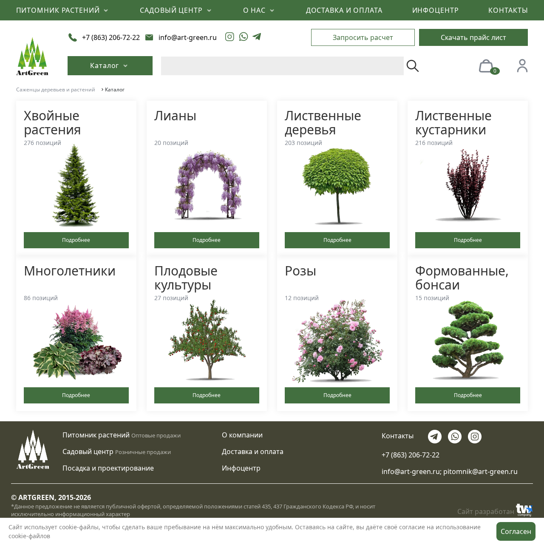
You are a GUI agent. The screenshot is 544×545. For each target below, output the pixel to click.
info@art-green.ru (411, 471)
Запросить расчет (363, 37)
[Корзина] (486, 65)
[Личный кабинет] (522, 65)
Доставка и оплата (252, 451)
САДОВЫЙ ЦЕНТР (172, 10)
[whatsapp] (243, 37)
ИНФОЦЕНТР (435, 10)
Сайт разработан (485, 511)
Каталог (105, 65)
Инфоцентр (241, 468)
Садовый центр (87, 451)
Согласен (516, 531)
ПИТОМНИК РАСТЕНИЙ (59, 10)
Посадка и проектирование (108, 468)
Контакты (398, 435)
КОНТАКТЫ (508, 10)
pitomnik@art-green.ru (480, 471)
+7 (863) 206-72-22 (410, 455)
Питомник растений (96, 435)
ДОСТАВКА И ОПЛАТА (344, 10)
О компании (242, 435)
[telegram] (256, 37)
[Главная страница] (32, 55)
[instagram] (230, 37)
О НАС (255, 10)
